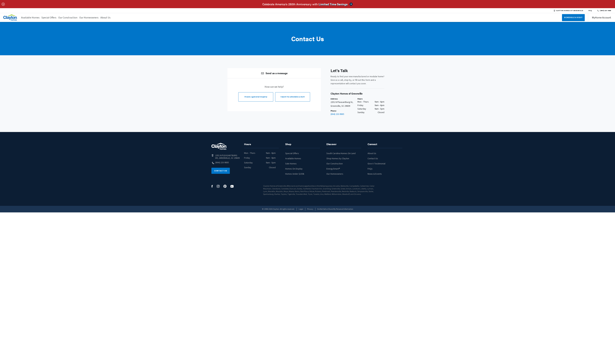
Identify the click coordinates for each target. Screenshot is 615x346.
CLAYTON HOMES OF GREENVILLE (569, 11)
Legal (301, 209)
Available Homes (30, 17)
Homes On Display (294, 168)
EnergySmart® (333, 168)
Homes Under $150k (294, 174)
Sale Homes (291, 163)
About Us (105, 17)
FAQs (370, 168)
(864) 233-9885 (605, 10)
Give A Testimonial (376, 163)
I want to (293, 96)
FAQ (590, 11)
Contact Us (220, 170)
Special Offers (48, 17)
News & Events (375, 174)
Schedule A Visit (573, 17)
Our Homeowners (88, 17)
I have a (255, 96)
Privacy (310, 209)
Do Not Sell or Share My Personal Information (335, 209)
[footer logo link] (219, 146)
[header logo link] (10, 17)
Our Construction (67, 17)
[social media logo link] (212, 186)
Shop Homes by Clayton (337, 158)
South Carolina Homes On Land (341, 153)
